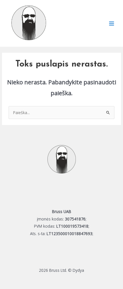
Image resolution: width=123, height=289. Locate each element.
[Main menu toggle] (112, 23)
